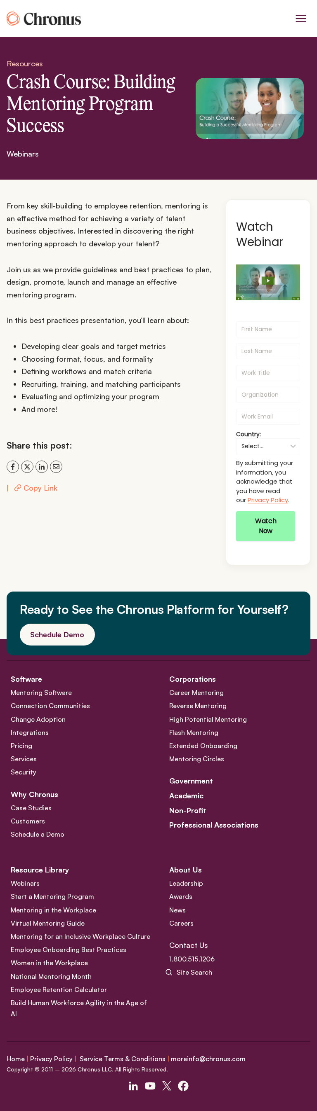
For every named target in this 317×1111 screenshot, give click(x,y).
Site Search (194, 972)
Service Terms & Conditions (123, 1059)
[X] (27, 467)
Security (23, 772)
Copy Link (40, 487)
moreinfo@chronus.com (208, 1059)
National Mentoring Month (51, 976)
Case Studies (31, 808)
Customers (28, 821)
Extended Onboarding (203, 745)
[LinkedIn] (41, 467)
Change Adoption (38, 719)
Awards (180, 896)
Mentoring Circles (196, 759)
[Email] (56, 467)
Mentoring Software (41, 692)
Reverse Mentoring (198, 706)
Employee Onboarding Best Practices (68, 949)
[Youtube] (150, 1086)
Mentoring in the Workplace (53, 910)
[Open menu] (300, 18)
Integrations (30, 732)
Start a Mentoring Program (52, 896)
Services (24, 759)
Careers (181, 923)
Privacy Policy (268, 500)
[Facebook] (13, 467)
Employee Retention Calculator (59, 989)
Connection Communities (50, 706)
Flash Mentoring (193, 732)
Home (16, 1059)
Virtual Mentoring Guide (48, 923)
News (177, 910)
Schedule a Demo (37, 834)
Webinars (23, 153)
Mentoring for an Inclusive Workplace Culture (80, 936)
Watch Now (265, 526)
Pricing (21, 745)
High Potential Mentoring (208, 719)
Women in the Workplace (49, 963)
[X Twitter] (166, 1085)
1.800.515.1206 (192, 959)
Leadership (186, 883)
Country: (248, 434)
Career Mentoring (196, 692)
